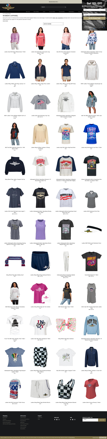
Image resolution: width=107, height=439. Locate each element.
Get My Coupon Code (94, 18)
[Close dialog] (106, 1)
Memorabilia (71, 11)
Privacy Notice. (72, 437)
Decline (104, 437)
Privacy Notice (23, 420)
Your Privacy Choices (24, 423)
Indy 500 (28, 11)
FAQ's (39, 419)
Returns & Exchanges (7, 420)
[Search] (65, 7)
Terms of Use (23, 417)
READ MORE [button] (5, 21)
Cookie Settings (23, 425)
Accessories (62, 11)
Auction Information (7, 422)
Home (4, 13)
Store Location (23, 427)
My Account (5, 417)
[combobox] (53, 7)
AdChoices (22, 422)
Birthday (85, 12)
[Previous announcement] (1, 2)
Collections (52, 11)
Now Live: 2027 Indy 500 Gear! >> (53, 1)
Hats (44, 11)
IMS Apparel (36, 11)
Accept (101, 437)
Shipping (4, 419)
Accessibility (22, 428)
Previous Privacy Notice (24, 419)
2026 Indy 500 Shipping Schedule (9, 423)
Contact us (40, 417)
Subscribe (102, 419)
